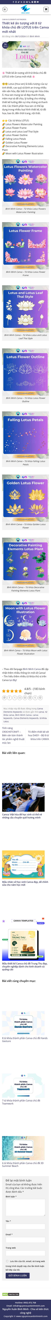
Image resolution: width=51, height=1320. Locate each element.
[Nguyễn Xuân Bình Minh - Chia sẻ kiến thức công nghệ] (25, 9)
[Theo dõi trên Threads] (24, 2)
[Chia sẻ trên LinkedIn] (30, 697)
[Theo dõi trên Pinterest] (32, 2)
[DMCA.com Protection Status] (10, 1294)
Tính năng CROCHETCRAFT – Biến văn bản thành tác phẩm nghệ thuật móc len (13, 735)
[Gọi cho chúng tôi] (29, 2)
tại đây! (13, 680)
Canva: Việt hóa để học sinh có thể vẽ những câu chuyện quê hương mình (22, 816)
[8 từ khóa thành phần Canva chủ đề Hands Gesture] (25, 1009)
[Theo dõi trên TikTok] (19, 2)
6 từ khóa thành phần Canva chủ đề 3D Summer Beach (23, 1165)
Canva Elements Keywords (14, 19)
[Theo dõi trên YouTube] (38, 2)
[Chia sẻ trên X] (14, 697)
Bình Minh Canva (32, 669)
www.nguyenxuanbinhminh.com (31, 1316)
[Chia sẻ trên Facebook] (9, 697)
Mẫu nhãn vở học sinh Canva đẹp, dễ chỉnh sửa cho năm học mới (25, 883)
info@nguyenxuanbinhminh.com (29, 1305)
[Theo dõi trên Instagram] (16, 2)
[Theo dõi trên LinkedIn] (35, 2)
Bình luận (11, 1196)
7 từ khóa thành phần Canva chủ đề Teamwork (21, 1102)
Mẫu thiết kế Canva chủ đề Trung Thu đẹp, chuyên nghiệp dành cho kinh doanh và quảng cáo (24, 966)
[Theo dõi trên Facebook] (13, 2)
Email (9, 1234)
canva (41, 711)
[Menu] (4, 9)
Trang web (11, 1247)
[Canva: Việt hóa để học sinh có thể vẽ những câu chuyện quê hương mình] (25, 784)
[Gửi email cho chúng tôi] (27, 2)
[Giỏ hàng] (46, 9)
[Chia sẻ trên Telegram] (40, 697)
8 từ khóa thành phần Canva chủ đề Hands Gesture (25, 1040)
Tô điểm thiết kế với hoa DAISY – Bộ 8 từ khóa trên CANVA (38, 735)
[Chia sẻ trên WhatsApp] (4, 697)
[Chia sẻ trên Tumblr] (35, 697)
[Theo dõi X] (21, 2)
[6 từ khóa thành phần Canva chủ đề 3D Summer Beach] (25, 1134)
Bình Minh (35, 36)
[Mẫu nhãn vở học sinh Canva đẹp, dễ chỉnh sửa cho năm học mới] (25, 851)
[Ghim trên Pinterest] (25, 697)
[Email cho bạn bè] (19, 697)
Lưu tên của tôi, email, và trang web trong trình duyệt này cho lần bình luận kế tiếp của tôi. (25, 1265)
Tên (8, 1221)
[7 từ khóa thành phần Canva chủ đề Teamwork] (25, 1072)
